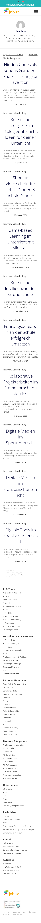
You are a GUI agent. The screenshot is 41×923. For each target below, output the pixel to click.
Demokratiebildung (10, 728)
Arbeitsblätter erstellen (12, 606)
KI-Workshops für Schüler (13, 867)
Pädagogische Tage (10, 660)
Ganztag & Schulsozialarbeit (14, 694)
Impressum (7, 816)
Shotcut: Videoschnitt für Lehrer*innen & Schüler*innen (21, 186)
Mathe (5, 701)
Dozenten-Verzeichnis (11, 674)
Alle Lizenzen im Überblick (13, 745)
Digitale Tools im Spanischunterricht (20, 535)
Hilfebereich (8, 843)
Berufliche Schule (10, 691)
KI (4, 724)
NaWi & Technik (9, 714)
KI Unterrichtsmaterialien (13, 650)
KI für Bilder (7, 613)
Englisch (6, 704)
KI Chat (6, 609)
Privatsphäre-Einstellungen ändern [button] (17, 826)
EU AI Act (6, 653)
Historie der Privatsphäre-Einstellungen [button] (18, 829)
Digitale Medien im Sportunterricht (20, 437)
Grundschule (8, 687)
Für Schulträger (9, 755)
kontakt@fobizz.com (11, 846)
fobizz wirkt (7, 802)
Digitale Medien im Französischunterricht (20, 486)
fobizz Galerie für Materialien (14, 684)
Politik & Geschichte (11, 711)
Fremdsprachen (9, 707)
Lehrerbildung (19, 113)
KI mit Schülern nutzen (12, 626)
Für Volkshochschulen (11, 772)
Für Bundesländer (10, 758)
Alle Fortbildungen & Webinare (15, 657)
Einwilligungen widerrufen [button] (13, 833)
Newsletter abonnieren (12, 853)
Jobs (4, 795)
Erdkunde (7, 718)
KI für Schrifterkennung (12, 620)
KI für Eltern (7, 647)
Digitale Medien (13, 54)
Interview (33, 54)
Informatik (7, 721)
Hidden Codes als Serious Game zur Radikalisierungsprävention (20, 73)
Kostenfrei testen (10, 778)
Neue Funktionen (10, 599)
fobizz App (7, 864)
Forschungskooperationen (13, 806)
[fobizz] (17, 11)
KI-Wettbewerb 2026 (11, 870)
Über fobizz (7, 789)
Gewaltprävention (10, 734)
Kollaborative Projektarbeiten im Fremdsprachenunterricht (20, 384)
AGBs (5, 823)
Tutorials (6, 596)
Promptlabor (8, 603)
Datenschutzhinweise (11, 819)
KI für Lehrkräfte (9, 640)
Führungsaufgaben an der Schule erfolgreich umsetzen (20, 335)
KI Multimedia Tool (10, 616)
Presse (5, 799)
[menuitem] (35, 11)
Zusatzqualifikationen (11, 667)
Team (5, 792)
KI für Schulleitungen (11, 643)
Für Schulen (7, 751)
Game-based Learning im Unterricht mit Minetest (20, 239)
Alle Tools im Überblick (12, 593)
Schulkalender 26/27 (11, 874)
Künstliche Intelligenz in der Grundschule (20, 288)
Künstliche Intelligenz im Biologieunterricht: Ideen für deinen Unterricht (20, 131)
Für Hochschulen (10, 762)
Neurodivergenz (9, 731)
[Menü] (35, 11)
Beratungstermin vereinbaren (15, 850)
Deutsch (6, 697)
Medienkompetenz (12, 58)
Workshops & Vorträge (12, 664)
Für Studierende (9, 768)
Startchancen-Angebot (12, 775)
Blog (5, 670)
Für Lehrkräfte (8, 748)
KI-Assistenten (8, 623)
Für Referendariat (10, 765)
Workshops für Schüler (12, 630)
